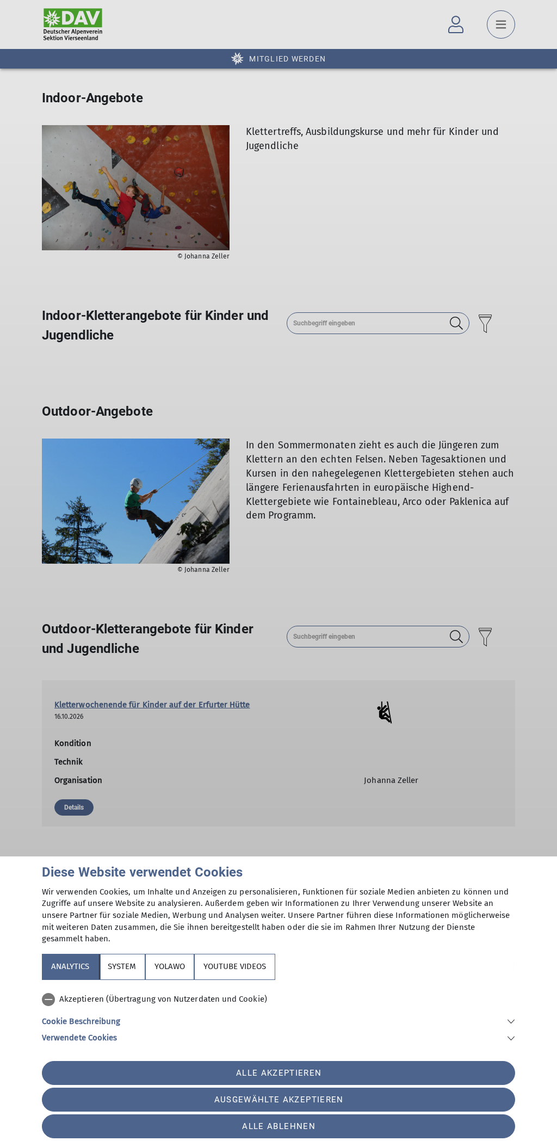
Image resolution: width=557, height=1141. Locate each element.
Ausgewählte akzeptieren (279, 1100)
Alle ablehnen (278, 1126)
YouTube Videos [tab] (234, 966)
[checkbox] (278, 999)
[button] (278, 1020)
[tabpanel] (278, 1016)
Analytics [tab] (70, 966)
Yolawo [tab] (169, 966)
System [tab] (122, 966)
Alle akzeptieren (278, 1073)
